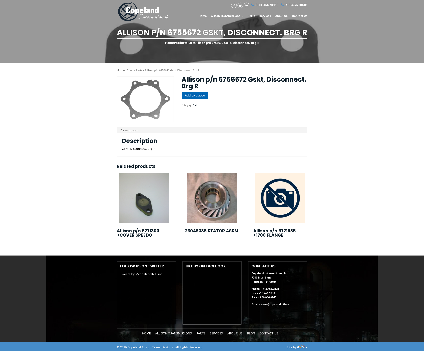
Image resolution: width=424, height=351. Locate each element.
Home (203, 16)
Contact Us (299, 16)
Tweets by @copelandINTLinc (141, 274)
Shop (130, 70)
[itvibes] (302, 347)
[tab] (129, 130)
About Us (281, 16)
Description (128, 130)
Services (265, 16)
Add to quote (195, 95)
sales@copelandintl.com (275, 304)
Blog (251, 333)
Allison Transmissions (225, 16)
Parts (251, 16)
